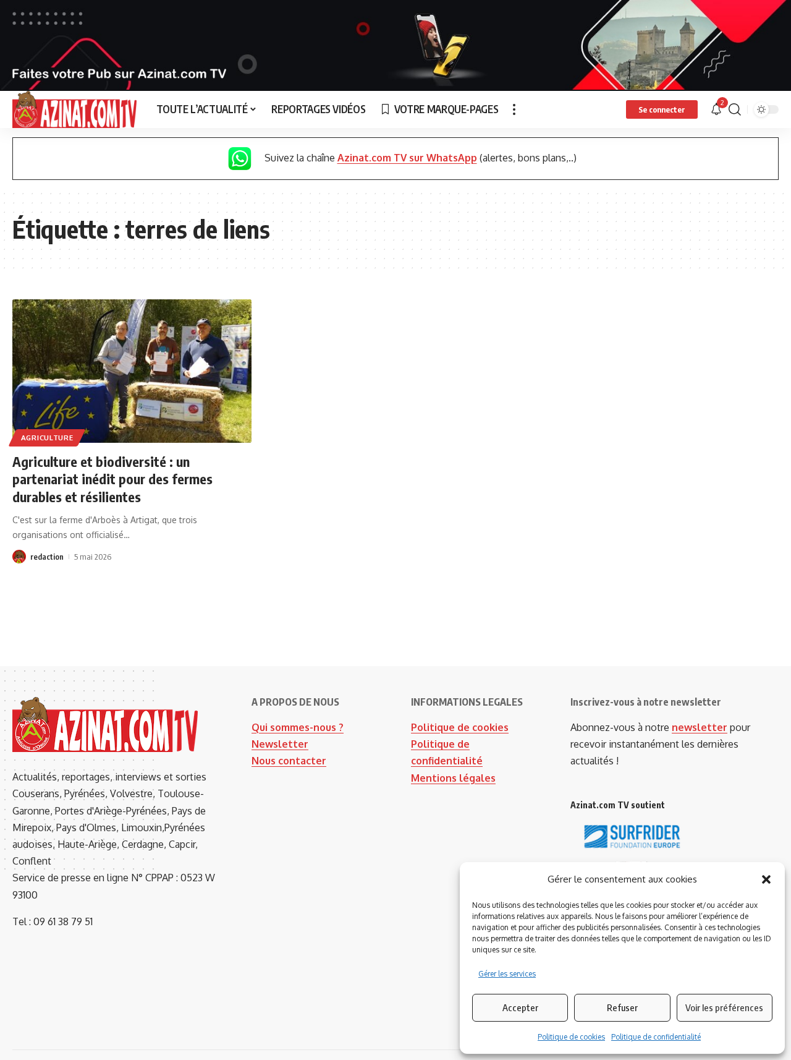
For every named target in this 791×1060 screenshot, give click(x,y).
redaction (47, 557)
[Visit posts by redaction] (19, 556)
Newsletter (280, 744)
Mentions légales (453, 778)
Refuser (622, 1007)
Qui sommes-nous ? (298, 727)
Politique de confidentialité (656, 1036)
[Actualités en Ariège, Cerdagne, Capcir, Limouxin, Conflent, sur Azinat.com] (74, 109)
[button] (766, 879)
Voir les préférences (724, 1007)
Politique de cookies (571, 1036)
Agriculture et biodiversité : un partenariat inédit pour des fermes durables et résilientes (112, 479)
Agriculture (47, 437)
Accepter (520, 1007)
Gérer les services (507, 973)
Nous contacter (289, 760)
